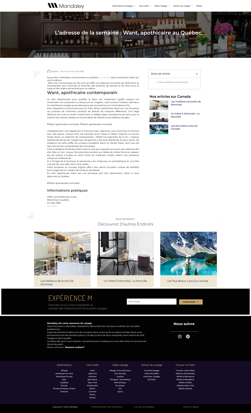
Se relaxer (120, 385)
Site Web (52, 206)
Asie (64, 379)
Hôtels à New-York (185, 385)
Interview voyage (151, 376)
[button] (197, 74)
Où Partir (151, 379)
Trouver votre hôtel (185, 370)
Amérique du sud (64, 376)
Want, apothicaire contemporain (173, 82)
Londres (92, 391)
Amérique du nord (64, 373)
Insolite (120, 376)
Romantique (120, 382)
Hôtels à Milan (185, 382)
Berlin (92, 388)
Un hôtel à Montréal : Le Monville (125, 280)
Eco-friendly (120, 373)
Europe (64, 385)
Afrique (64, 370)
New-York (92, 382)
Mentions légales (191, 407)
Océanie (64, 391)
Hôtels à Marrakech (185, 379)
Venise (92, 397)
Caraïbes (64, 382)
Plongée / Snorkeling (120, 379)
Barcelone (92, 379)
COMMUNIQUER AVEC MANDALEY (107, 407)
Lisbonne (92, 373)
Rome (92, 394)
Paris (92, 370)
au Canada (104, 77)
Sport (120, 391)
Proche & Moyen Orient (64, 388)
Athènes (92, 376)
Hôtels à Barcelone (185, 376)
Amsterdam (92, 385)
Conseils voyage (151, 370)
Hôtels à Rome (185, 388)
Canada (128, 40)
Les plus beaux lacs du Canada (187, 280)
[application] (134, 5)
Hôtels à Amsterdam (185, 373)
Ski (120, 388)
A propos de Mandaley (144, 407)
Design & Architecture (120, 370)
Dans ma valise (152, 373)
